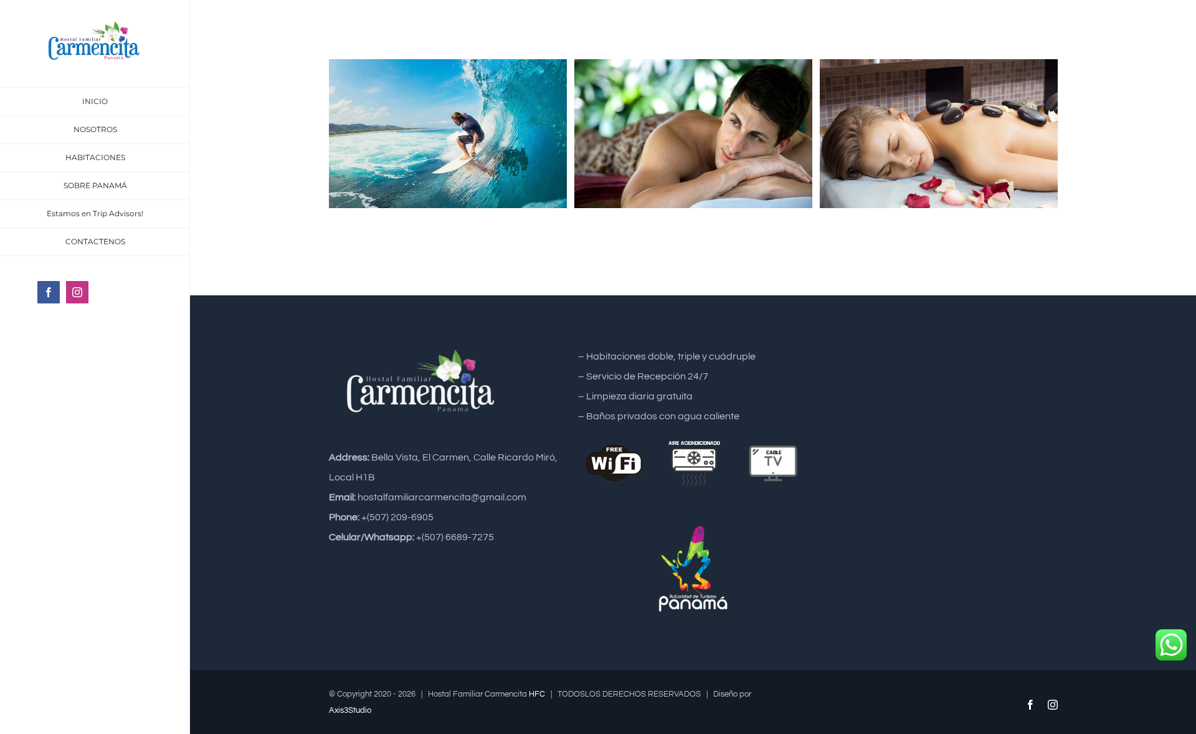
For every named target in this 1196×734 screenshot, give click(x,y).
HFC (537, 694)
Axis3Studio (350, 710)
